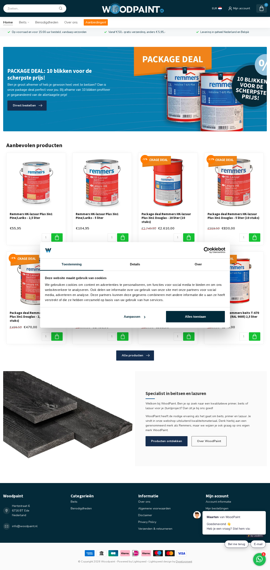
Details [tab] (135, 264)
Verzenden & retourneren (155, 529)
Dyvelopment (184, 561)
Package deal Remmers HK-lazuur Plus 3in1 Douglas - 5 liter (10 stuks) (233, 216)
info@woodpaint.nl (25, 526)
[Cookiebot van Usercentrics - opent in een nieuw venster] (206, 250)
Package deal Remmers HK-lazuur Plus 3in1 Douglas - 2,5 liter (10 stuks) (34, 317)
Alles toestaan (195, 316)
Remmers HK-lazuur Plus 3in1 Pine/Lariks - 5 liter (97, 216)
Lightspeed (139, 561)
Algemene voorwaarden (154, 508)
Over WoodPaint (209, 441)
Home (8, 22)
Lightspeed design (160, 561)
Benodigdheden (46, 22)
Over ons (71, 22)
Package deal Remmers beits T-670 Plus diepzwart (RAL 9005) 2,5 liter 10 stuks (233, 317)
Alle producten (132, 355)
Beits (23, 22)
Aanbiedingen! (95, 22)
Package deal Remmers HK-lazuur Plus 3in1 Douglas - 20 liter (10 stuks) (166, 218)
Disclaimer (145, 515)
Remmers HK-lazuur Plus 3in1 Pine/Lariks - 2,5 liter (31, 216)
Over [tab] (198, 264)
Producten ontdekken (166, 441)
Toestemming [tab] (72, 264)
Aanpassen (132, 316)
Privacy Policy (147, 522)
